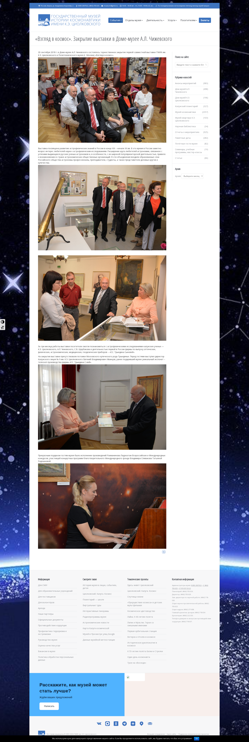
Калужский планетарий (186, 106)
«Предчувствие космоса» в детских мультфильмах (144, 604)
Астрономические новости (96, 622)
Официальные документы (50, 619)
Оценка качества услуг (49, 645)
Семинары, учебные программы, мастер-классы (188, 151)
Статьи (178, 158)
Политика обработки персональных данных (55, 658)
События (115, 20)
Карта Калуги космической (96, 628)
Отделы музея (133, 20)
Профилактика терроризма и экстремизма (52, 632)
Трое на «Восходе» (136, 662)
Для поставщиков (47, 596)
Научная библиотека (185, 126)
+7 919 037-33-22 (185, 588)
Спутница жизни (135, 596)
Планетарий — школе (93, 599)
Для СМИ (42, 585)
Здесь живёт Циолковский (140, 585)
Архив (178, 176)
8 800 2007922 (196, 585)
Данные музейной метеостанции (99, 639)
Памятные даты (183, 138)
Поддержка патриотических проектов (193, 734)
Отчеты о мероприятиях (187, 132)
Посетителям (187, 20)
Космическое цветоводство (141, 611)
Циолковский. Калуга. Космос (97, 593)
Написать (49, 706)
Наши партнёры (45, 614)
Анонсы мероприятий (185, 83)
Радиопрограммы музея (94, 616)
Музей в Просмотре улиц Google (99, 634)
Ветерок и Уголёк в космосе (141, 637)
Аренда (41, 608)
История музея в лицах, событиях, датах (100, 586)
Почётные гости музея (186, 143)
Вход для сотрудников (156, 734)
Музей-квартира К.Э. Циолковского (185, 119)
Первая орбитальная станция (142, 631)
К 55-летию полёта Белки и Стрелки (145, 651)
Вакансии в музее (46, 651)
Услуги (171, 20)
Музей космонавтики (185, 112)
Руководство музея (47, 639)
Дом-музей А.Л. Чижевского (182, 90)
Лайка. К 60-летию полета (140, 616)
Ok (197, 739)
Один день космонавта (138, 657)
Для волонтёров (46, 602)
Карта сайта (171, 734)
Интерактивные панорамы (96, 611)
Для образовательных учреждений (55, 591)
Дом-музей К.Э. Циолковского (182, 99)
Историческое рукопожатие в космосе (142, 644)
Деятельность (154, 20)
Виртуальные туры (92, 605)
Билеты (205, 20)
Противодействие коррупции (52, 625)
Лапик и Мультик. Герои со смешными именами (140, 624)
